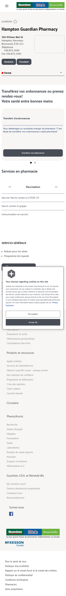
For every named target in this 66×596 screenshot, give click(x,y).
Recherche (12, 424)
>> (56, 187)
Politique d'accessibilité (17, 566)
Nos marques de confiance (20, 374)
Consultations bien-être (18, 343)
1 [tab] (31, 162)
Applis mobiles (14, 361)
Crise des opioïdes (16, 384)
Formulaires (13, 438)
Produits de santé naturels (20, 452)
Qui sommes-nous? (16, 483)
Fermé (7, 72)
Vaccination (33, 187)
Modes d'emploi (15, 429)
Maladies (11, 433)
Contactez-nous (14, 493)
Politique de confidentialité (19, 575)
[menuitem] (11, 514)
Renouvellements (15, 497)
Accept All (33, 322)
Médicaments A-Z (15, 465)
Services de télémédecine (20, 365)
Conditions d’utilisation (16, 579)
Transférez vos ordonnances (33, 153)
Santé (9, 442)
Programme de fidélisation (20, 379)
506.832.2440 (11, 50)
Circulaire (24, 61)
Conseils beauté (15, 393)
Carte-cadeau (13, 388)
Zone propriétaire (14, 589)
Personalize (33, 314)
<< (9, 187)
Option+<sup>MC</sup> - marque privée (27, 370)
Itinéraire (8, 61)
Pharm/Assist (15, 416)
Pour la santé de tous (15, 561)
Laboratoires (13, 447)
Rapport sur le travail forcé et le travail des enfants (31, 570)
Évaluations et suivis (17, 334)
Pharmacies (11, 584)
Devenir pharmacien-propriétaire (23, 488)
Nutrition (11, 456)
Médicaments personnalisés (21, 338)
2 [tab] (35, 162)
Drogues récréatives (17, 461)
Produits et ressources (20, 353)
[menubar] (11, 514)
